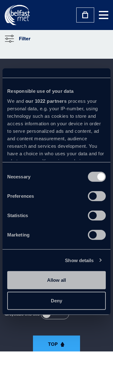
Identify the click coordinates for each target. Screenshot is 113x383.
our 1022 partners (46, 100)
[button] (17, 38)
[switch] (97, 196)
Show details (79, 260)
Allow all (56, 280)
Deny (56, 300)
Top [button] (53, 344)
